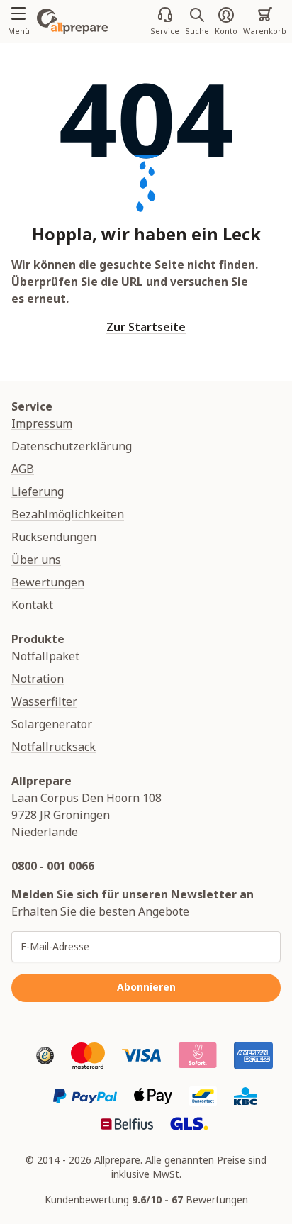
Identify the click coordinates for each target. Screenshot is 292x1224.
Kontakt (32, 605)
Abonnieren (146, 987)
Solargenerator (51, 724)
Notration (37, 678)
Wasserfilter (44, 701)
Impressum (41, 423)
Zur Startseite (146, 327)
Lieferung (37, 491)
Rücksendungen (53, 537)
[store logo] (72, 21)
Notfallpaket (45, 656)
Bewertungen (47, 582)
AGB (22, 469)
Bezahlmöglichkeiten (67, 514)
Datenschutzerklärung (71, 446)
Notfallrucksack (53, 747)
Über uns (36, 559)
